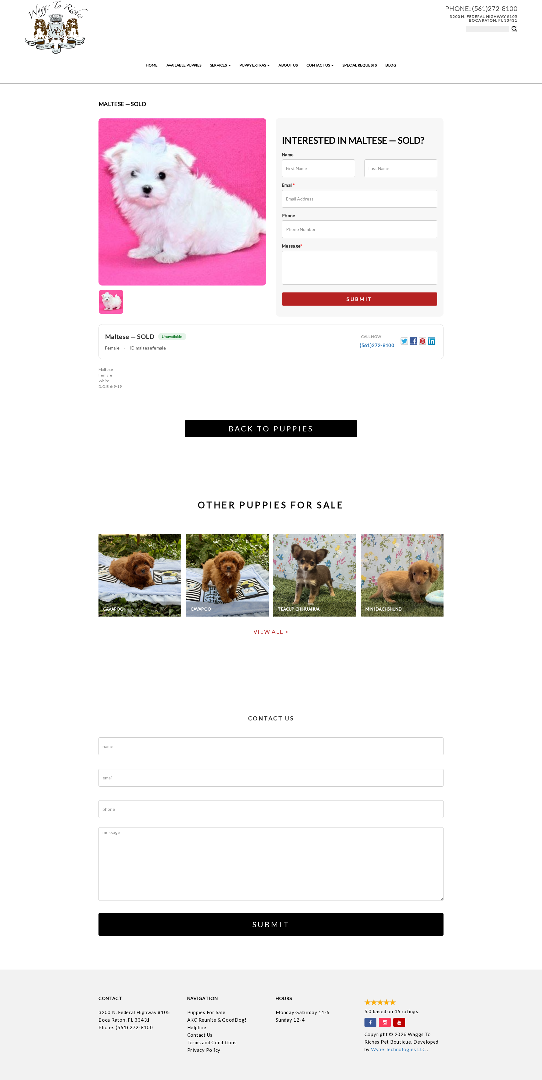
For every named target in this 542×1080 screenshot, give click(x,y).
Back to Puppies (271, 428)
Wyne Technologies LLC (399, 1049)
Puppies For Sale (206, 1012)
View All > (271, 631)
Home (152, 65)
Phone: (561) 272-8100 (125, 1027)
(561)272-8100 (494, 8)
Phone (288, 215)
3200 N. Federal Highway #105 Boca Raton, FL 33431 (483, 18)
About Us (288, 65)
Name (288, 154)
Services (219, 65)
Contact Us (318, 65)
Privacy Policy (204, 1050)
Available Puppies (184, 65)
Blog (390, 65)
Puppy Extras (253, 65)
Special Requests (360, 65)
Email (288, 185)
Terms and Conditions (212, 1042)
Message (292, 246)
